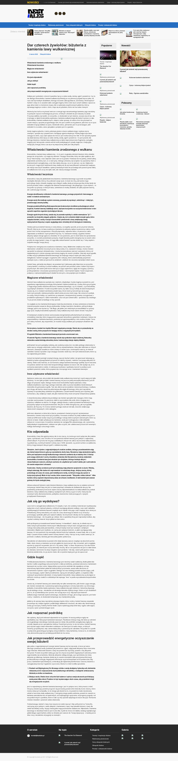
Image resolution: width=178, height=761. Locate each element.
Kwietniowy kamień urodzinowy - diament (142, 113)
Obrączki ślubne (90, 25)
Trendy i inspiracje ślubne (37, 25)
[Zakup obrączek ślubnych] (146, 738)
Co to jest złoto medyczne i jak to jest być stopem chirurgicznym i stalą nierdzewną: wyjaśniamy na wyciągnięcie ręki (141, 33)
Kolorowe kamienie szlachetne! (95, 2)
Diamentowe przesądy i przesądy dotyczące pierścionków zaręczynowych (143, 124)
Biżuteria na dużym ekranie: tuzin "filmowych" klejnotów (67, 32)
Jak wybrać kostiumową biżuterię (127, 113)
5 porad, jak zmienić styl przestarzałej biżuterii (71, 2)
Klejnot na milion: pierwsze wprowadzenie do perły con (117, 32)
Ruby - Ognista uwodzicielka (138, 93)
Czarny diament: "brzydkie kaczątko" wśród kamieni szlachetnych (42, 32)
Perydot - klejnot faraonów (134, 2)
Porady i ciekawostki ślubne (107, 25)
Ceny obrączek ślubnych (74, 25)
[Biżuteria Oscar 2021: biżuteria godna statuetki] (136, 738)
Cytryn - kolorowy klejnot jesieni (116, 2)
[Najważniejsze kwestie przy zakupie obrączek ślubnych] (146, 735)
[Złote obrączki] (126, 738)
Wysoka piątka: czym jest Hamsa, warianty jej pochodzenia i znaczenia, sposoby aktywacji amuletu (92, 32)
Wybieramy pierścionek (56, 25)
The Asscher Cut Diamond (48, 2)
